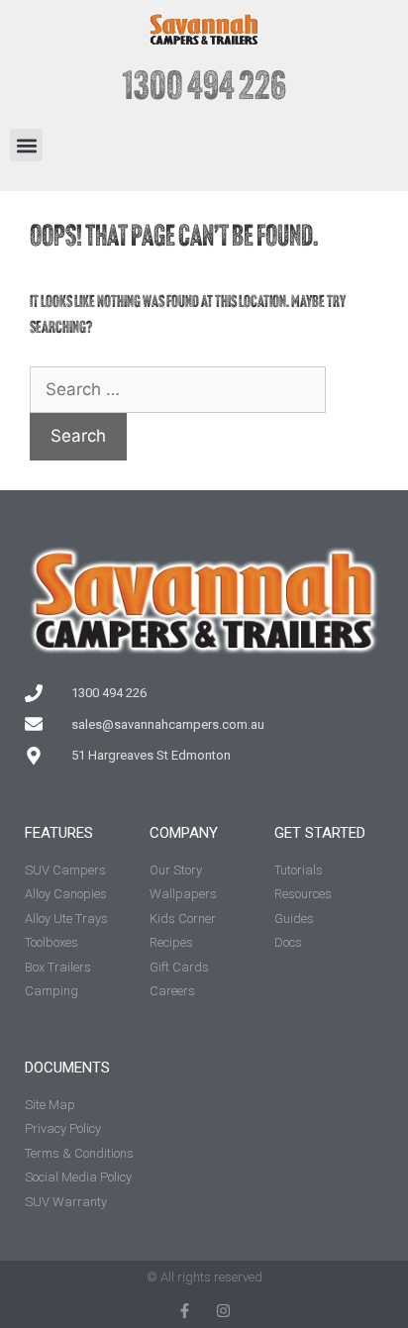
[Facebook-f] (184, 1310)
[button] (26, 145)
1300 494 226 (204, 89)
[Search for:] (178, 390)
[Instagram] (223, 1310)
